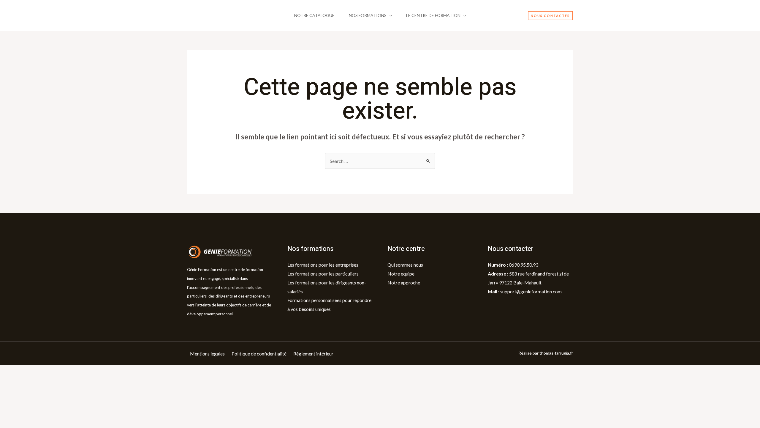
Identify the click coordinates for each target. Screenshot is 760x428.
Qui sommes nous (405, 265)
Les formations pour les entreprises (322, 265)
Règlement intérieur (313, 353)
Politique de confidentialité (259, 353)
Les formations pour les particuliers (323, 273)
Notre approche (403, 282)
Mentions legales (207, 353)
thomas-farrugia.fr (556, 352)
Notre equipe (400, 273)
